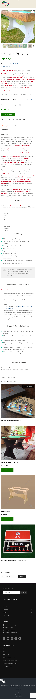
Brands (4, 612)
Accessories (5, 609)
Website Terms (18, 696)
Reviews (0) (6, 129)
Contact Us (18, 689)
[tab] (6, 126)
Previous (4, 26)
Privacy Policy (18, 694)
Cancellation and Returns (10, 660)
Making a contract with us (10, 663)
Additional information (20, 126)
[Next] (34, 46)
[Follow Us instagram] (12, 638)
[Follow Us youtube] (19, 638)
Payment (6, 648)
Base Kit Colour (5, 99)
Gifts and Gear (6, 615)
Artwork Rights (8, 666)
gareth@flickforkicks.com (11, 632)
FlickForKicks (12, 64)
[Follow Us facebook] (4, 638)
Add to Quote (8, 114)
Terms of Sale (7, 654)
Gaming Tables (22, 64)
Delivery (6, 651)
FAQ (18, 692)
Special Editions (6, 603)
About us (18, 690)
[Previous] (2, 46)
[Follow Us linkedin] (8, 638)
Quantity (4, 105)
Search (22, 576)
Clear (31, 99)
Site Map (18, 697)
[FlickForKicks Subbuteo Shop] (3, 680)
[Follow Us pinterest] (15, 638)
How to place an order (9, 657)
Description (6, 126)
